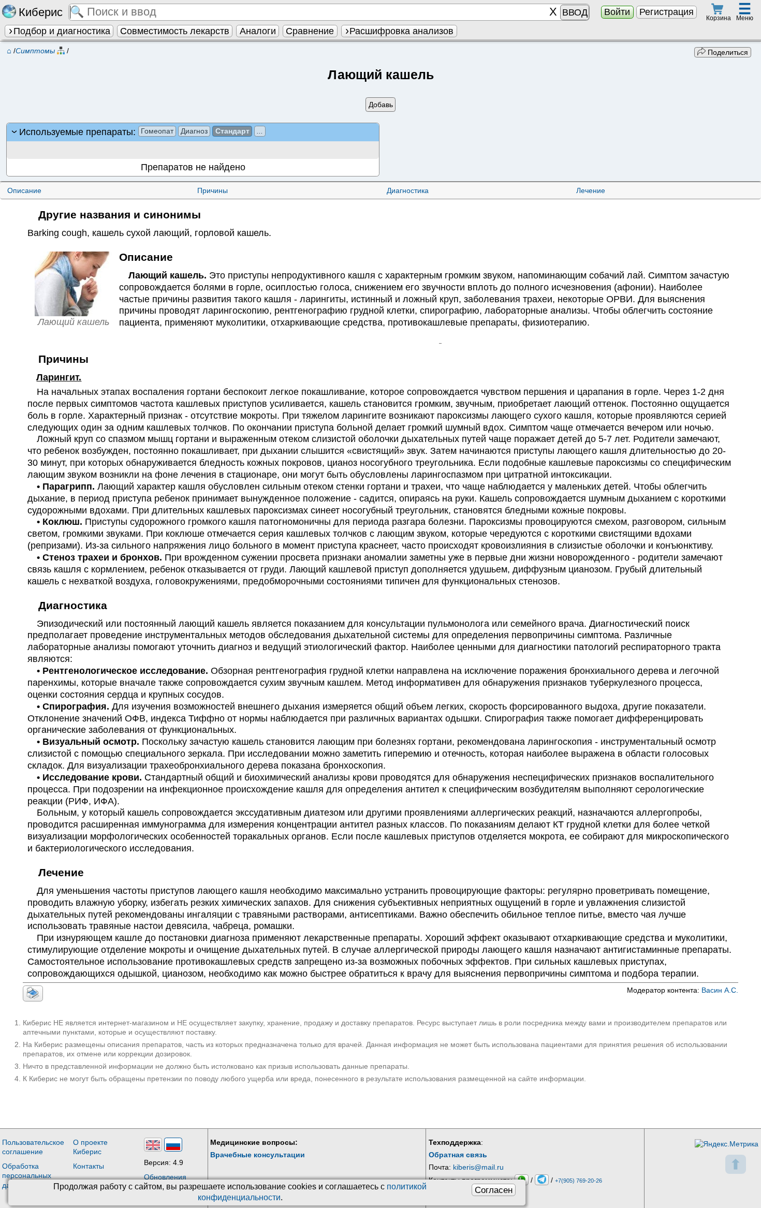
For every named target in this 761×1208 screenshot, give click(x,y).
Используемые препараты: (141, 132)
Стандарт (232, 131)
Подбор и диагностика (61, 31)
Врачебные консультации (257, 1155)
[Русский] (173, 1145)
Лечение (590, 190)
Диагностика (408, 190)
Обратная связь (458, 1155)
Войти (617, 12)
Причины (212, 190)
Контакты (88, 1166)
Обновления (165, 1177)
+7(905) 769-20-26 (578, 1180)
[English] (153, 1145)
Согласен (494, 1190)
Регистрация (666, 12)
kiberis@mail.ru (478, 1167)
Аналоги (258, 31)
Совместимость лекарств (174, 31)
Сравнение (310, 31)
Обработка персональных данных (26, 1175)
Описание (24, 190)
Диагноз (194, 131)
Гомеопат (157, 131)
